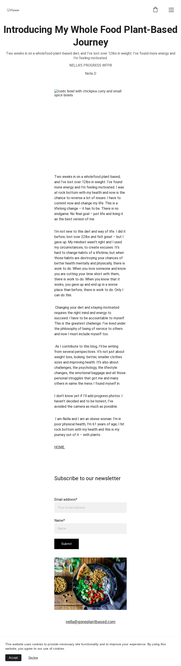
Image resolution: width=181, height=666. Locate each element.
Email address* (65, 499)
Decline (33, 657)
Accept (13, 657)
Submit (66, 544)
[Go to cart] (155, 10)
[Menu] (171, 10)
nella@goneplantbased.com (90, 621)
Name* (59, 520)
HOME (59, 447)
